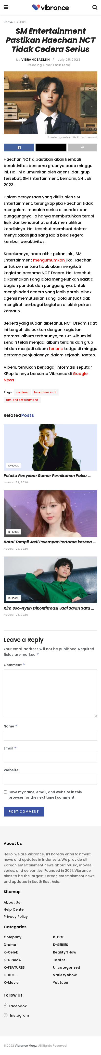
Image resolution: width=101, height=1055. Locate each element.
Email (10, 748)
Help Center (14, 909)
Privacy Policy (16, 916)
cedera (22, 392)
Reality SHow (64, 952)
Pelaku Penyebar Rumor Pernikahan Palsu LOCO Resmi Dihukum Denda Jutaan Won (46, 475)
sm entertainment (22, 400)
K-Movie (11, 982)
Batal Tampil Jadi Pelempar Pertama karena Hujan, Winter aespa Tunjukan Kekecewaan (48, 542)
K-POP (58, 937)
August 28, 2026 (16, 615)
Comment (14, 664)
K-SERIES (60, 944)
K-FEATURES (14, 967)
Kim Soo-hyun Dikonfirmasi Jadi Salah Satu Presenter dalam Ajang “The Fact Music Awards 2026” (47, 608)
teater (59, 959)
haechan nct (45, 392)
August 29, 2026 (16, 482)
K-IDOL (22, 22)
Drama (10, 944)
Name (10, 726)
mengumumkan (49, 260)
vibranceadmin (35, 59)
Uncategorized (66, 967)
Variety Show (65, 975)
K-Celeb (11, 952)
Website (11, 770)
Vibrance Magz (26, 1046)
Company (12, 937)
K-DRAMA (12, 959)
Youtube (60, 982)
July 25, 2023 (69, 59)
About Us (12, 902)
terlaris (56, 349)
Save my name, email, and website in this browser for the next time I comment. (45, 795)
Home (8, 22)
